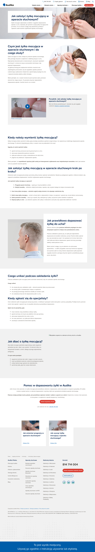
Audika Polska (12, 460)
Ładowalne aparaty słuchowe (30, 481)
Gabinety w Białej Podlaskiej (48, 498)
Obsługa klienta (12, 472)
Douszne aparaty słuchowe (32, 468)
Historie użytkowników (14, 469)
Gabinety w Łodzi (48, 469)
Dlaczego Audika (12, 463)
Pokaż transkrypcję (16, 118)
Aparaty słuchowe (31, 460)
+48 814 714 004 (53, 407)
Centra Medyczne (13, 476)
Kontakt (65, 460)
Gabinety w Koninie (48, 488)
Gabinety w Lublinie (48, 482)
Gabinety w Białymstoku (49, 494)
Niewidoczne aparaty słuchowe (31, 477)
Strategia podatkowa (34, 508)
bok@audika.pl (68, 476)
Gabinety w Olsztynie (49, 491)
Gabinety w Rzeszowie (49, 485)
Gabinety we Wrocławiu (49, 472)
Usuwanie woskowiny (14, 479)
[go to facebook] (64, 483)
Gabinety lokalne (48, 460)
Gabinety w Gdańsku (48, 479)
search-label (93, 1)
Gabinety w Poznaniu (49, 476)
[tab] (37, 5)
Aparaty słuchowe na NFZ (32, 490)
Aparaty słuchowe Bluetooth (30, 472)
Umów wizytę (89, 5)
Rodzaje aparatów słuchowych (30, 464)
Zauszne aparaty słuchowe (32, 494)
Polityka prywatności (24, 508)
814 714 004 (70, 464)
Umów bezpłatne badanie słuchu (73, 470)
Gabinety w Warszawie (49, 463)
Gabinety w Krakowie (49, 466)
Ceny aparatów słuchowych (29, 486)
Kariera (10, 466)
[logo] (8, 4)
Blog (9, 482)
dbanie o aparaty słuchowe (62, 106)
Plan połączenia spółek (44, 508)
